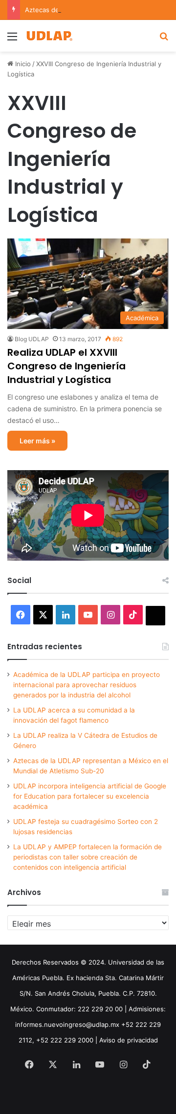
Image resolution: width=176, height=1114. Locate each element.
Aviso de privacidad (128, 1040)
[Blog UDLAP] (48, 36)
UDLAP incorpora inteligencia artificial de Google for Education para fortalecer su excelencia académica (89, 796)
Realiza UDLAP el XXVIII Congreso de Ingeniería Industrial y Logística (66, 366)
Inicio (22, 64)
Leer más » (37, 441)
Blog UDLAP (32, 339)
